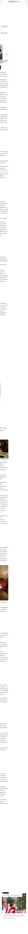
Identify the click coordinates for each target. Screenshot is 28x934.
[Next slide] (6, 54)
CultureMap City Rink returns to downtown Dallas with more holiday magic (13, 917)
